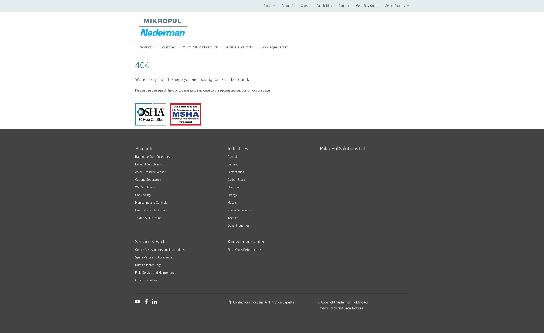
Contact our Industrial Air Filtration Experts (263, 302)
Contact (344, 5)
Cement (233, 164)
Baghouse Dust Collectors (152, 156)
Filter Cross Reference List (245, 249)
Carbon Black (236, 179)
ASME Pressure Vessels (151, 171)
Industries (238, 149)
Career (305, 5)
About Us (288, 5)
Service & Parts (151, 242)
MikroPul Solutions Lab (200, 47)
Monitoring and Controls (151, 202)
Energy (232, 194)
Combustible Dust (147, 280)
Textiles (233, 217)
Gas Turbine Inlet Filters (151, 210)
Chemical (233, 187)
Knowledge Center (274, 47)
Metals (232, 202)
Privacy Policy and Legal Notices (340, 307)
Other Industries (238, 225)
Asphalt (233, 156)
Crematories (236, 171)
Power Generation (240, 210)
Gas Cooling (143, 194)
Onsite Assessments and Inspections (160, 249)
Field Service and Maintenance (155, 272)
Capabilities (324, 5)
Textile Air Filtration (148, 217)
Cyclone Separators (148, 179)
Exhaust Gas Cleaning (149, 164)
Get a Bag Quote (367, 5)
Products (144, 149)
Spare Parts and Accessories (154, 257)
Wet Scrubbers (145, 187)
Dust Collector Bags (148, 264)
